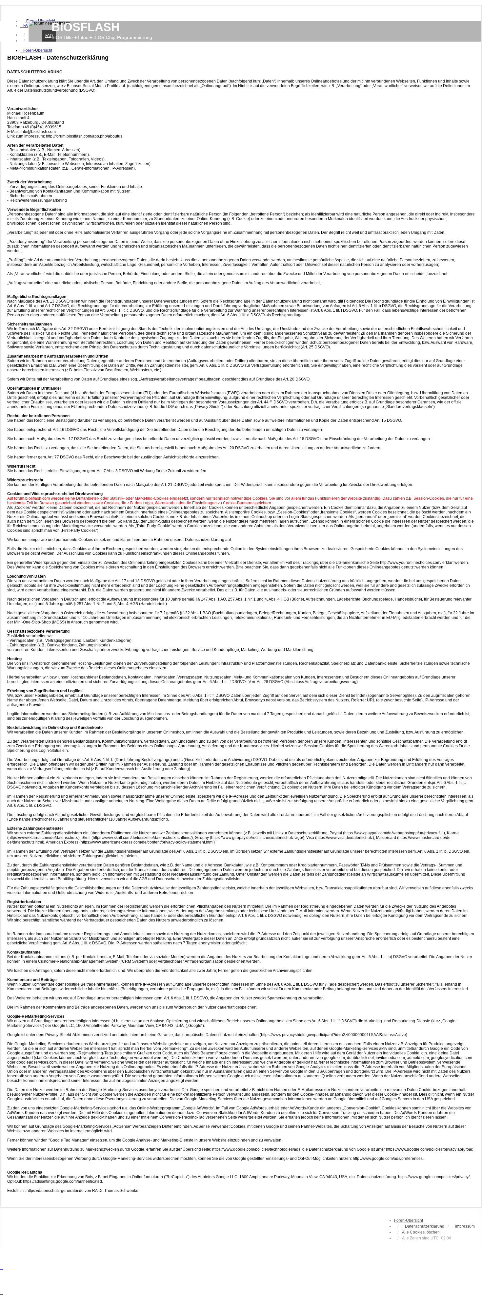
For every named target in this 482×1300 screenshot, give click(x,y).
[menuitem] (25, 25)
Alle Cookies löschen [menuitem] (421, 1232)
